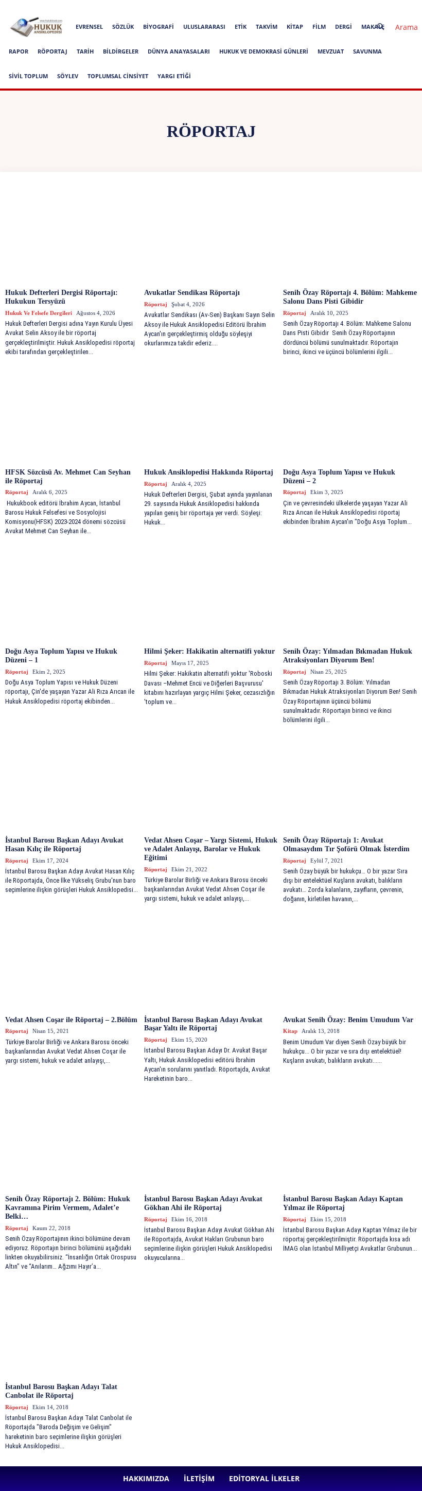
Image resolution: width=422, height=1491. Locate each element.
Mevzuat (331, 51)
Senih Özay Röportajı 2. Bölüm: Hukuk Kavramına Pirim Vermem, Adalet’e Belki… (67, 1207)
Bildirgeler (120, 51)
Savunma (367, 51)
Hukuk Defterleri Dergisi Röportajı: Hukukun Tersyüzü (61, 297)
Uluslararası (204, 26)
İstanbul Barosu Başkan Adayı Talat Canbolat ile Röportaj (61, 1391)
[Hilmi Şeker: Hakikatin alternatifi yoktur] (211, 593)
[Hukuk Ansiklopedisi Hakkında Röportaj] (211, 414)
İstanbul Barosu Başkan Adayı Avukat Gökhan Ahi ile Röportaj (203, 1203)
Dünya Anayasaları (179, 51)
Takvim (266, 26)
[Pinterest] (270, 7)
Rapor (18, 51)
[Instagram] (236, 7)
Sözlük (123, 26)
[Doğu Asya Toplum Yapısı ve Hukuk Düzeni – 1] (72, 593)
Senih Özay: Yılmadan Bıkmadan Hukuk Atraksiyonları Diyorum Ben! (347, 655)
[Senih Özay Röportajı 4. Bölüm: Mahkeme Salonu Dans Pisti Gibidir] (350, 234)
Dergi (343, 26)
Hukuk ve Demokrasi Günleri (263, 51)
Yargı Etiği (174, 76)
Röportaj (52, 51)
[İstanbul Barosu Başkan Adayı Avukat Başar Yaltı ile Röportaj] (211, 961)
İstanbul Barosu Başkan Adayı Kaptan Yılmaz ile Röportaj (343, 1203)
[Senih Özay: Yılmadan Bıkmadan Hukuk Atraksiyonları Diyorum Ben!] (350, 593)
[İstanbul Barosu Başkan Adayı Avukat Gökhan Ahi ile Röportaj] (211, 1140)
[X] (287, 7)
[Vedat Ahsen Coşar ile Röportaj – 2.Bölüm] (72, 961)
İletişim (135, 7)
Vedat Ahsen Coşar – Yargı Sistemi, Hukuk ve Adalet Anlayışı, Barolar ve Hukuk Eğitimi (210, 849)
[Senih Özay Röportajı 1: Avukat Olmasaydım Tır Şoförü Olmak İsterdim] (350, 782)
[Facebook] (219, 7)
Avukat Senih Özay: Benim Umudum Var (348, 1020)
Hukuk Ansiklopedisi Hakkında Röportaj (208, 472)
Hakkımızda (100, 7)
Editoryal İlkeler (175, 7)
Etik (241, 26)
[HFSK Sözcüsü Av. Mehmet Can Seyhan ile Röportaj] (72, 414)
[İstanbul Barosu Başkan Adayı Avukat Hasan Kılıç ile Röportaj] (72, 782)
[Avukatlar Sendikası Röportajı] (211, 234)
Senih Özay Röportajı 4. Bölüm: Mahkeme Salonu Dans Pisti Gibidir (350, 297)
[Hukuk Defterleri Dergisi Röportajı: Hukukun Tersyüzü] (72, 234)
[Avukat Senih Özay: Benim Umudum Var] (350, 961)
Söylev (67, 76)
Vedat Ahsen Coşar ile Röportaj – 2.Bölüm (71, 1020)
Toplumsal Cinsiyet (117, 76)
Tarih (85, 51)
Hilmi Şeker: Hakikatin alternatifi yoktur (209, 651)
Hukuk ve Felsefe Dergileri (38, 313)
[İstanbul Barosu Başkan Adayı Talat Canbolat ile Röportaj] (72, 1328)
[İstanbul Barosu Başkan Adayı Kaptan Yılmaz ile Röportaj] (350, 1140)
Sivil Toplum (28, 76)
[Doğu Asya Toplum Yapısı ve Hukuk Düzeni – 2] (350, 414)
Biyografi (158, 26)
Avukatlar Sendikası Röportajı (192, 292)
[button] (393, 27)
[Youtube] (304, 7)
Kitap (295, 26)
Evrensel (89, 26)
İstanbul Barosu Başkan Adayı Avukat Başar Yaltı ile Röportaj (203, 1024)
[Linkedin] (253, 7)
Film (319, 26)
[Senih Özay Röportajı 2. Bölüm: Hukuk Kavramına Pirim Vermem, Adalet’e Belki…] (72, 1140)
